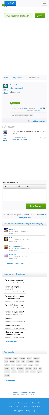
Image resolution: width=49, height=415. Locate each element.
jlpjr (4, 89)
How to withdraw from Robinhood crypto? (14, 333)
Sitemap (27, 411)
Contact (37, 407)
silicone (7, 365)
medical (32, 372)
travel (37, 361)
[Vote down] (18, 108)
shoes (7, 368)
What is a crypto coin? (14, 312)
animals (22, 358)
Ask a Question (40, 16)
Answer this (15, 103)
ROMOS (12, 229)
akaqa (14, 372)
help (13, 365)
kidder (5, 135)
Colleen (12, 238)
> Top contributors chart (14, 263)
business (28, 368)
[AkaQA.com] (9, 4)
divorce (7, 372)
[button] (6, 187)
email (35, 368)
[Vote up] (12, 108)
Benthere (12, 255)
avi (27, 372)
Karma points (28, 407)
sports (39, 372)
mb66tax (8, 318)
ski (40, 368)
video (36, 365)
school (7, 375)
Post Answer (36, 206)
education (20, 368)
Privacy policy (18, 411)
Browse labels (36, 403)
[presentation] (6, 186)
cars (24, 365)
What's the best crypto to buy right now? (14, 297)
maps (13, 368)
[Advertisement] (24, 50)
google (31, 365)
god (18, 361)
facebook (36, 358)
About (20, 407)
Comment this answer (19, 139)
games (15, 358)
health (29, 358)
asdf (6, 361)
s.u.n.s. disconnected (21, 115)
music (19, 365)
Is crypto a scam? (12, 325)
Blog (33, 411)
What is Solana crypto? (14, 305)
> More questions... (12, 341)
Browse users (11, 403)
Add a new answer (10, 182)
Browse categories (24, 403)
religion (12, 361)
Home (6, 77)
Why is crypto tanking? (14, 280)
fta (31, 115)
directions (30, 361)
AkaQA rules (13, 407)
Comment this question (36, 121)
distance (20, 372)
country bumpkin (15, 246)
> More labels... (10, 380)
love (23, 361)
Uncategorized (15, 77)
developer (8, 358)
